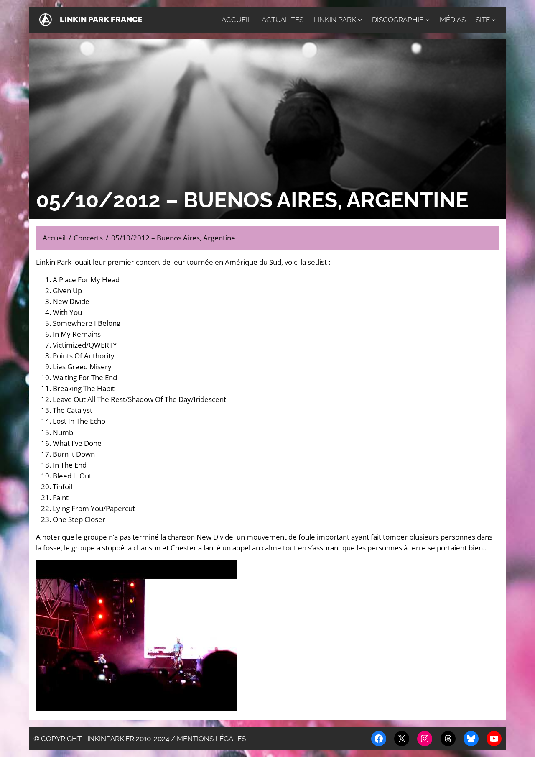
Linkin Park (334, 19)
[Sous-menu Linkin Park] (360, 20)
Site (483, 19)
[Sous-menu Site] (494, 20)
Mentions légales (211, 738)
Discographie (397, 19)
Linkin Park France (101, 19)
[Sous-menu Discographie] (427, 20)
